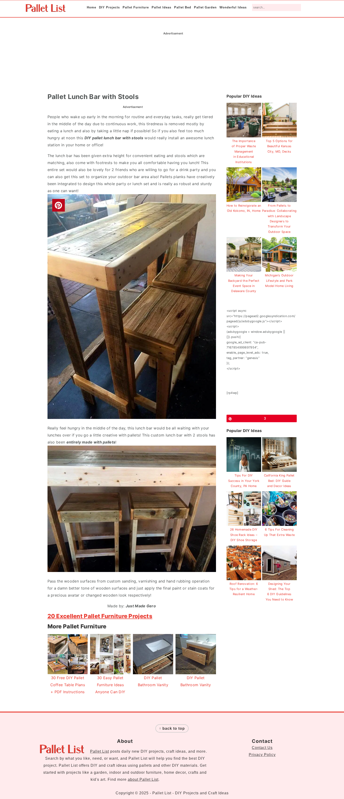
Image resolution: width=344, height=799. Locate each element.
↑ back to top (172, 728)
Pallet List (99, 751)
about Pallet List (143, 779)
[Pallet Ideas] (46, 9)
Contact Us (262, 748)
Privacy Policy (262, 755)
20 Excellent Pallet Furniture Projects (100, 616)
